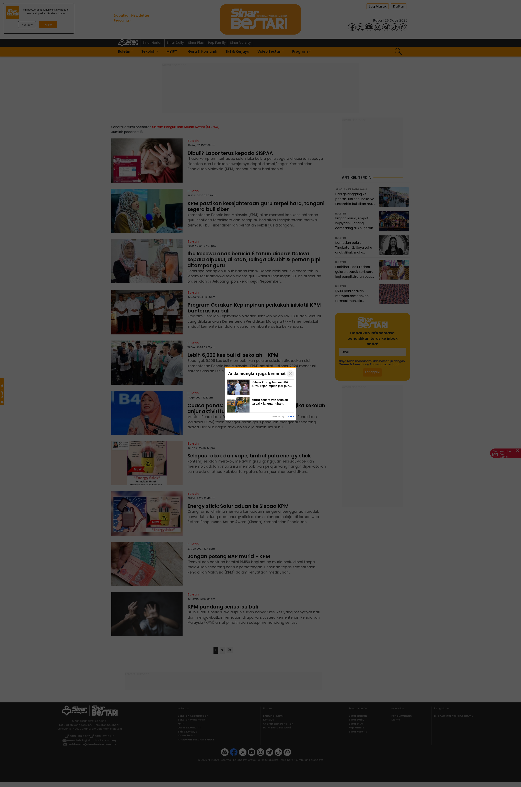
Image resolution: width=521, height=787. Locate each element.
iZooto (290, 416)
